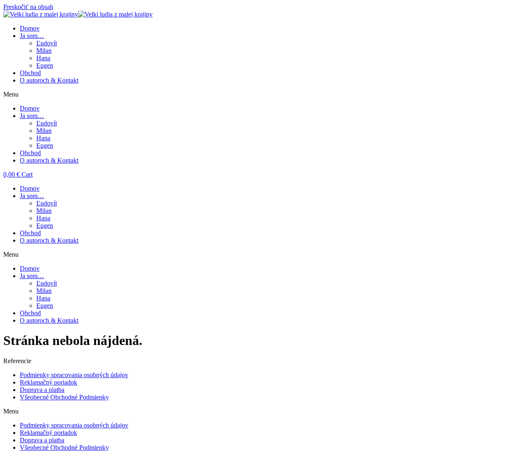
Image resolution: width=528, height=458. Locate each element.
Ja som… (32, 35)
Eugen (44, 65)
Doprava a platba (42, 389)
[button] (264, 94)
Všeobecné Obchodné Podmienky (64, 397)
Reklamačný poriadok (48, 382)
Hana (43, 57)
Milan (44, 50)
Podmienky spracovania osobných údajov (74, 374)
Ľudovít (46, 43)
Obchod (30, 72)
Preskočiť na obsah (28, 6)
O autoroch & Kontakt (49, 80)
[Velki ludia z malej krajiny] (78, 14)
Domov (30, 28)
